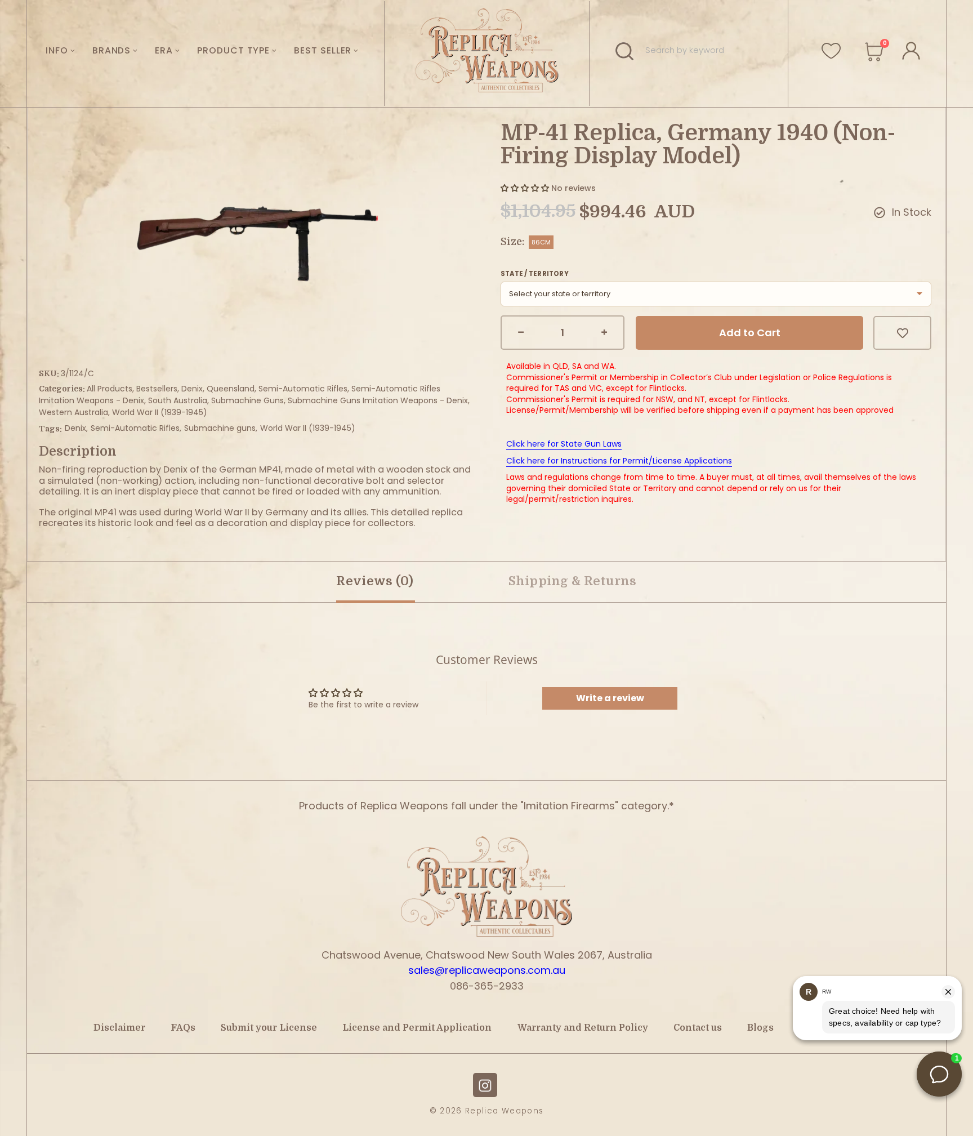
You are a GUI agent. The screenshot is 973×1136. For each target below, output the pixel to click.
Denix (192, 388)
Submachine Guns (247, 400)
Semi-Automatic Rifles (302, 388)
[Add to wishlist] (902, 333)
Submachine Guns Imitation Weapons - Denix (378, 400)
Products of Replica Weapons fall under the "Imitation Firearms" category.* (486, 806)
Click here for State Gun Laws (564, 443)
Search (626, 50)
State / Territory (535, 273)
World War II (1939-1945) (159, 412)
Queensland (231, 388)
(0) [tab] (374, 581)
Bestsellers (156, 388)
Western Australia (73, 412)
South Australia (177, 400)
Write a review (610, 698)
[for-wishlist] (831, 50)
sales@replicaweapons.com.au (486, 970)
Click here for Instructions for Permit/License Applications (619, 460)
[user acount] (910, 49)
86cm (541, 242)
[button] (525, 188)
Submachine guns (220, 428)
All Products (109, 388)
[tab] (572, 582)
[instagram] (485, 1085)
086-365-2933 (487, 986)
